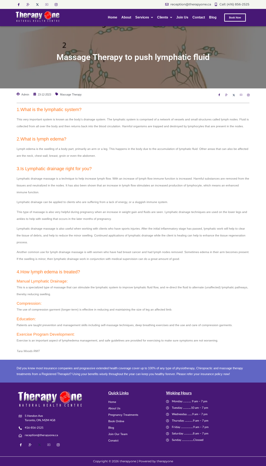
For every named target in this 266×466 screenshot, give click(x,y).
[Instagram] (56, 4)
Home (112, 17)
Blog (213, 17)
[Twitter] (37, 4)
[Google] (28, 4)
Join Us (182, 17)
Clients (162, 17)
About (126, 17)
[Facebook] (19, 4)
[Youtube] (47, 4)
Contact (198, 17)
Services (142, 17)
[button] (144, 17)
